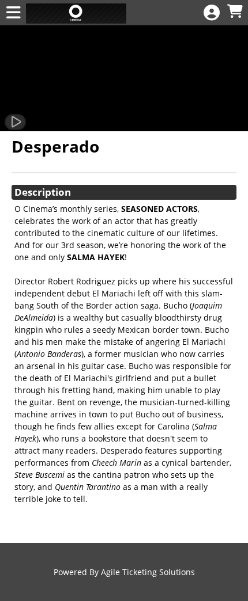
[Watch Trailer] (15, 122)
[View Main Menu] (13, 12)
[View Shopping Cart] (235, 11)
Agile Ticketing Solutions (148, 571)
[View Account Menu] (211, 12)
